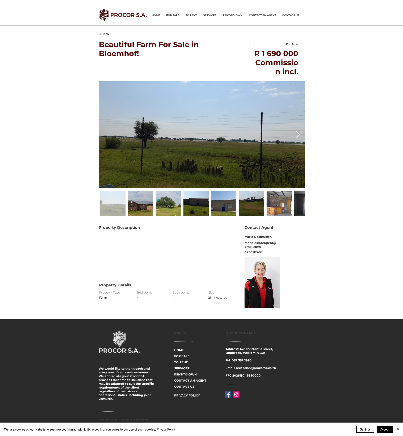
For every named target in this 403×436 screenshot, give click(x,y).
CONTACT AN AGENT (190, 380)
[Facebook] (228, 394)
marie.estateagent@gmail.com (260, 245)
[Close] (397, 429)
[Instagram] (236, 394)
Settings (365, 429)
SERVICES (181, 368)
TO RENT (181, 362)
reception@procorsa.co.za (256, 368)
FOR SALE (181, 356)
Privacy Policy (166, 429)
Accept (384, 429)
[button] (114, 34)
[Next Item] (297, 135)
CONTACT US (184, 387)
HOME (179, 350)
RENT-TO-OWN (185, 374)
